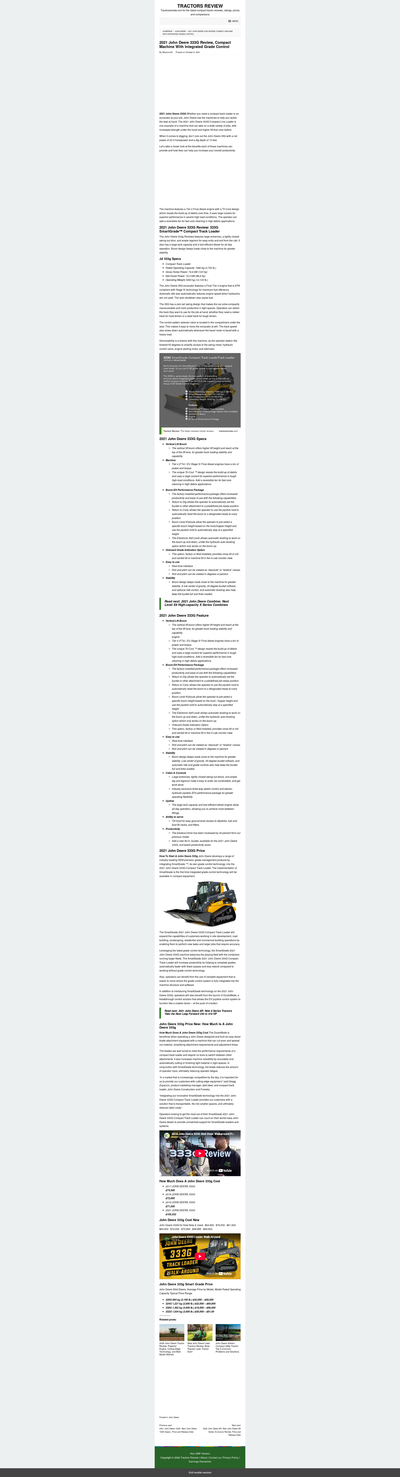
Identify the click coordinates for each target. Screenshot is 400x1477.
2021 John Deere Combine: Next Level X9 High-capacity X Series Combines (197, 603)
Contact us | (215, 1457)
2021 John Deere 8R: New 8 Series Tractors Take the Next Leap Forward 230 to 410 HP (198, 1012)
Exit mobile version (200, 1472)
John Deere (174, 1417)
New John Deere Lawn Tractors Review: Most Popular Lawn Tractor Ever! (199, 1347)
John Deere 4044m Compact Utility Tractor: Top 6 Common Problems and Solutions (227, 1347)
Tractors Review (200, 5)
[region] (186, 84)
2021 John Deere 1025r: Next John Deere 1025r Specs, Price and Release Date (178, 1428)
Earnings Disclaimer (200, 1461)
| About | (203, 1457)
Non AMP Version (200, 1453)
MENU (235, 21)
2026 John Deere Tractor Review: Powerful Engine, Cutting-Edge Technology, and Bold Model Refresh (171, 1349)
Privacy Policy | (231, 1457)
